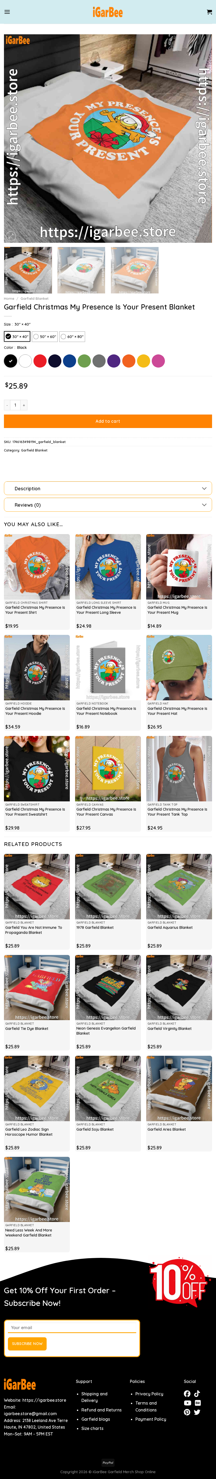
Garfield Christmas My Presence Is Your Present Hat (177, 711)
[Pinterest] (189, 1413)
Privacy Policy (149, 1393)
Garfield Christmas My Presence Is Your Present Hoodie (35, 711)
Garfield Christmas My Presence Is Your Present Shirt (35, 610)
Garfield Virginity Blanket (170, 1028)
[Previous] (14, 138)
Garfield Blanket (34, 298)
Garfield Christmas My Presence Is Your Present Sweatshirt (35, 812)
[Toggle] (204, 488)
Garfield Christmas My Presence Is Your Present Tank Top (177, 812)
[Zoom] (11, 236)
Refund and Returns (101, 1410)
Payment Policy (150, 1419)
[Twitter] (198, 1413)
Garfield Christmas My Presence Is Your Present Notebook (106, 711)
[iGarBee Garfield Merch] (108, 12)
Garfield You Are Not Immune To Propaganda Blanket (33, 930)
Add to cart (108, 421)
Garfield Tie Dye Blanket (26, 1028)
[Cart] (209, 12)
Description (27, 488)
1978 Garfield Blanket (95, 927)
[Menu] (7, 11)
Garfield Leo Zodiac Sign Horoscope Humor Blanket (28, 1132)
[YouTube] (189, 1403)
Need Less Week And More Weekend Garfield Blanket (28, 1233)
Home (9, 298)
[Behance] (199, 1403)
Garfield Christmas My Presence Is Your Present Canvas (106, 812)
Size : (8, 324)
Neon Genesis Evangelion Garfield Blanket (106, 1031)
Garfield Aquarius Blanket (170, 927)
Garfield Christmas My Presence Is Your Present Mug (177, 610)
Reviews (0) (28, 505)
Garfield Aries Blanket (167, 1129)
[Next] (201, 138)
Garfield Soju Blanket (95, 1129)
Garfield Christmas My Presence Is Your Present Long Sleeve (106, 610)
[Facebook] (189, 1394)
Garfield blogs (95, 1419)
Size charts (92, 1428)
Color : (9, 347)
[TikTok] (198, 1394)
